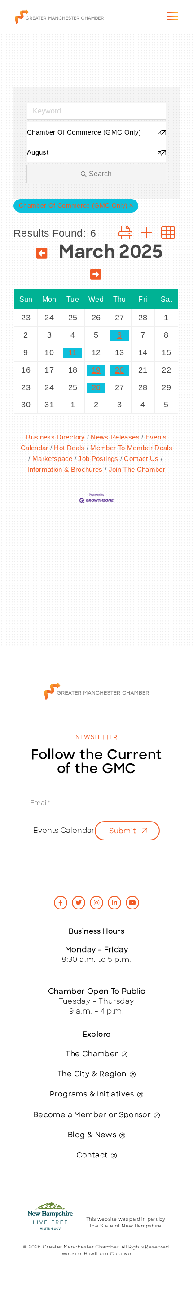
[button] (125, 233)
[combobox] (96, 132)
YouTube (132, 902)
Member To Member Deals (131, 448)
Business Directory (55, 437)
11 (72, 352)
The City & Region (92, 1074)
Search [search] (100, 174)
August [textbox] (37, 152)
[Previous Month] (42, 254)
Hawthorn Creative (107, 1254)
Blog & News (92, 1135)
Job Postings (98, 458)
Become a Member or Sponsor (92, 1115)
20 (119, 369)
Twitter (78, 902)
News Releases (115, 437)
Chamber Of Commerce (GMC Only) (73, 205)
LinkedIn (114, 902)
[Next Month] (96, 276)
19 (96, 369)
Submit (122, 831)
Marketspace (52, 458)
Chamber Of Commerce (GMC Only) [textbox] (84, 132)
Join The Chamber (137, 469)
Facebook (60, 902)
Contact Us (141, 458)
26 (96, 387)
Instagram (96, 902)
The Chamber (92, 1054)
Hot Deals (69, 448)
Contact (92, 1155)
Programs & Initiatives (92, 1094)
